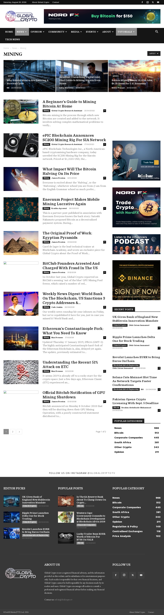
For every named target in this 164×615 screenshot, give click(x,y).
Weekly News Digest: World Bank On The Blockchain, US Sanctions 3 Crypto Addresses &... (74, 298)
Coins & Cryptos (120, 325)
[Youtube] (158, 2)
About (106, 31)
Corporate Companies (86, 525)
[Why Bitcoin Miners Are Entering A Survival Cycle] (30, 76)
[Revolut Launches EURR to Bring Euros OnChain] (12, 533)
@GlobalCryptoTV (101, 473)
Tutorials (125, 31)
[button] (156, 32)
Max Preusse (57, 338)
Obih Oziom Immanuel (139, 325)
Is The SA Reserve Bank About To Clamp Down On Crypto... (91, 500)
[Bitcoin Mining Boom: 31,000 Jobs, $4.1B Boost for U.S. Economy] (134, 76)
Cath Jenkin (56, 307)
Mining (11, 76)
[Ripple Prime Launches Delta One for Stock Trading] (12, 517)
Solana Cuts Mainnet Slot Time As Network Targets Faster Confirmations (134, 381)
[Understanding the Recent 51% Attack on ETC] (21, 372)
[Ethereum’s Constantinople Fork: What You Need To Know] (21, 338)
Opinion (36, 31)
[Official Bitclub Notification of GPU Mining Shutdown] (21, 402)
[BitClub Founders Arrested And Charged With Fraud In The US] (21, 273)
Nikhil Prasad (118, 88)
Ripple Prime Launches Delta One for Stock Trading (35, 516)
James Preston (58, 178)
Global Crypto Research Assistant (66, 111)
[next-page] (19, 431)
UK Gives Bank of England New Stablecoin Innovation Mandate (36, 500)
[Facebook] (142, 2)
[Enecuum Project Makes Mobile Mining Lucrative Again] (21, 209)
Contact (55, 2)
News (20, 31)
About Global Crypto (40, 2)
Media (75, 31)
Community (56, 31)
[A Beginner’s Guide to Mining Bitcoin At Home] (21, 112)
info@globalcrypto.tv (63, 599)
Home (9, 31)
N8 (8, 88)
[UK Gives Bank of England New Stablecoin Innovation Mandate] (12, 501)
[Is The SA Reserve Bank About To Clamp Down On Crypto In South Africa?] (66, 501)
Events (91, 31)
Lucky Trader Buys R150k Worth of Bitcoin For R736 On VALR (91, 537)
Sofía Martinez (66, 88)
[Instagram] (147, 2)
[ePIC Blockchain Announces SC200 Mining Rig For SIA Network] (21, 145)
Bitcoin (116, 407)
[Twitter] (152, 2)
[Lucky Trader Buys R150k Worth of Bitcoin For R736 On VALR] (66, 538)
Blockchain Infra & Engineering (126, 365)
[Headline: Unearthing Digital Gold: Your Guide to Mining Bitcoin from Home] (82, 76)
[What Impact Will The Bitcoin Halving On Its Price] (21, 179)
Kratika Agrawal (59, 208)
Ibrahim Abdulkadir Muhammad (136, 408)
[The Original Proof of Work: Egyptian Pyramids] (21, 243)
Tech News (12, 39)
